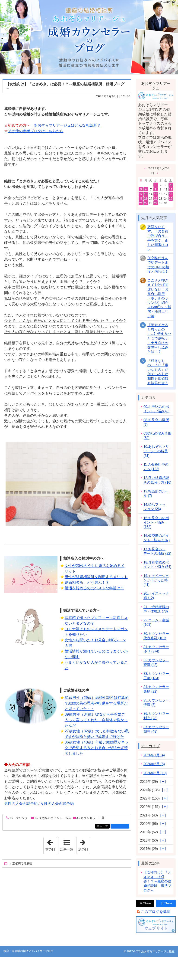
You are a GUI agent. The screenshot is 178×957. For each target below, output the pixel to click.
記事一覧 (66, 849)
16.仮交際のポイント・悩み (53, 818)
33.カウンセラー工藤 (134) (156, 676)
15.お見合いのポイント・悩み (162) (156, 522)
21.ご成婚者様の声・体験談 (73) (156, 609)
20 (145, 198)
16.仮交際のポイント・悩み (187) (156, 538)
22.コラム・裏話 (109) (156, 622)
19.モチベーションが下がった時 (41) (156, 580)
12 (141, 194)
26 (141, 203)
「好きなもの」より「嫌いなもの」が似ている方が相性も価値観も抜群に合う (157, 372)
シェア (105, 826)
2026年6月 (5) (154, 764)
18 (170, 194)
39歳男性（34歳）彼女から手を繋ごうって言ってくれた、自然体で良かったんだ (96, 720)
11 (170, 189)
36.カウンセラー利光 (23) (156, 715)
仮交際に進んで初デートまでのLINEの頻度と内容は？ (158, 264)
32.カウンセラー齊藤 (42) (156, 662)
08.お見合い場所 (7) (156, 422)
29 (155, 203)
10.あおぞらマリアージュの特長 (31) (156, 451)
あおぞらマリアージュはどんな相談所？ (67, 125)
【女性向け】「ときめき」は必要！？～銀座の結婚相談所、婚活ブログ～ (157, 881)
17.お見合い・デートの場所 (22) (157, 551)
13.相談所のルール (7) (156, 493)
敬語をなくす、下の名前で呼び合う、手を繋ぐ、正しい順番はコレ (157, 238)
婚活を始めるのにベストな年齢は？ (94, 588)
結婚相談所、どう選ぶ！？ (87, 582)
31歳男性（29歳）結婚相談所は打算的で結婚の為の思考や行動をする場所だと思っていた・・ (97, 703)
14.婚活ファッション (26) (154, 506)
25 (170, 198)
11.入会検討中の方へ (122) (155, 466)
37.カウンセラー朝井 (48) (156, 729)
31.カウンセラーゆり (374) (156, 649)
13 (145, 194)
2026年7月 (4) (154, 755)
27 (145, 203)
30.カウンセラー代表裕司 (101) (156, 636)
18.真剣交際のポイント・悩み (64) (157, 564)
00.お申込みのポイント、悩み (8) (156, 409)
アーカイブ (150, 746)
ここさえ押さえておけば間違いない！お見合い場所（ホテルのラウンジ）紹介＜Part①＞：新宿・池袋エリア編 (159, 298)
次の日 (84, 844)
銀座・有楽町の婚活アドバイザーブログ (89, 37)
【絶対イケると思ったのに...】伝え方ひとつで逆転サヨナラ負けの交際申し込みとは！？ (159, 338)
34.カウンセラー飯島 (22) (156, 689)
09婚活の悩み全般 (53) (157, 435)
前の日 (51, 844)
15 (155, 194)
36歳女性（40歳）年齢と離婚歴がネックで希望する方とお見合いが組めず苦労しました (97, 747)
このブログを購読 (155, 912)
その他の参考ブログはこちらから (36, 131)
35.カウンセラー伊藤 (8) (156, 702)
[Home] (6, 863)
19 (141, 198)
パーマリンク (19, 818)
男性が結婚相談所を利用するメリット (96, 577)
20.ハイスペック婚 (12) (156, 595)
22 (155, 198)
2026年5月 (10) (155, 773)
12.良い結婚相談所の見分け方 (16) (157, 480)
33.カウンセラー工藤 (90, 818)
